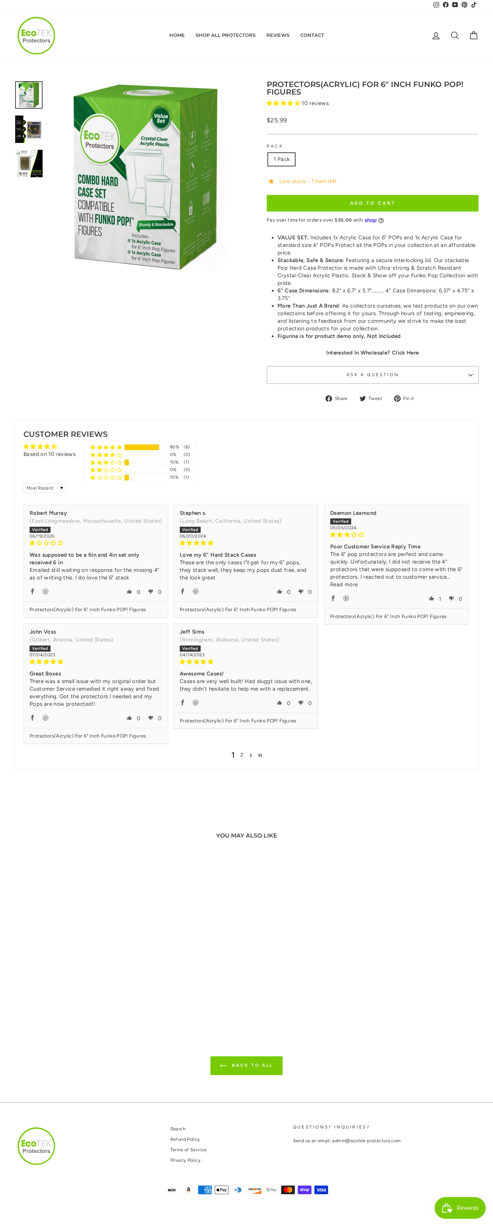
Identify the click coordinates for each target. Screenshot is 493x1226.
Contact (312, 35)
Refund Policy (185, 1139)
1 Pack (281, 159)
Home (177, 35)
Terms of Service (188, 1149)
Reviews (277, 35)
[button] (284, 103)
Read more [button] (344, 584)
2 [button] (241, 755)
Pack (275, 146)
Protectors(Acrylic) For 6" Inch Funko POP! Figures (88, 609)
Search (178, 1128)
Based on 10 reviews (49, 454)
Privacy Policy (185, 1160)
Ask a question (372, 374)
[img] (96, 543)
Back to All (251, 1065)
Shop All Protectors (226, 35)
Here (413, 352)
